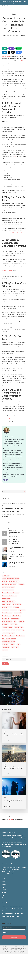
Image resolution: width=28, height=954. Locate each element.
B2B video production (14, 581)
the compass (14, 624)
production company (7, 621)
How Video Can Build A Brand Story (10, 511)
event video (16, 607)
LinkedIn (4, 52)
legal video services (7, 612)
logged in (10, 819)
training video (5, 630)
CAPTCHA (4, 933)
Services (4, 892)
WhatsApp (18, 48)
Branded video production (8, 587)
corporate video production (8, 601)
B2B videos (21, 584)
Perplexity (11, 48)
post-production (15, 618)
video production (20, 635)
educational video (17, 604)
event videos (5, 610)
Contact (4, 889)
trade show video (19, 627)
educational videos (6, 607)
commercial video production (9, 595)
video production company (8, 641)
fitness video (14, 610)
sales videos (5, 624)
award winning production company (10, 578)
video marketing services (8, 635)
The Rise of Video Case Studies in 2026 (12, 501)
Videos (18, 644)
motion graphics (16, 615)
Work (3, 898)
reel (15, 621)
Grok (13, 52)
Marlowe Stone (7, 35)
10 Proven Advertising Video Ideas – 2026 (12, 508)
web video (4, 650)
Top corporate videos (7, 627)
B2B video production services (9, 584)
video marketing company (8, 633)
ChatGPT (5, 48)
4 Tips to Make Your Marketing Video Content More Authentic (13, 505)
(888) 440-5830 (9, 871)
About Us (4, 884)
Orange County (5, 618)
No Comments (22, 35)
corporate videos (6, 604)
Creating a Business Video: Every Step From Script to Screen (13, 515)
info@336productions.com (12, 873)
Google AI (19, 52)
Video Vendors (14, 647)
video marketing (20, 630)
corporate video (6, 598)
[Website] (7, 480)
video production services (8, 644)
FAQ (3, 895)
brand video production (7, 590)
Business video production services (10, 592)
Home (3, 881)
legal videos (22, 610)
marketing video (18, 612)
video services (5, 647)
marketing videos (6, 615)
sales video (21, 621)
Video (12, 630)
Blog (14, 14)
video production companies (9, 638)
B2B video (4, 581)
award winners (5, 575)
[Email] (4, 480)
